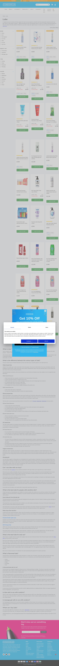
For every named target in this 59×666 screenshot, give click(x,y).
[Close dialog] (45, 311)
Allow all (46, 341)
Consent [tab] (12, 327)
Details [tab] (29, 327)
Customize (29, 341)
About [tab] (47, 327)
